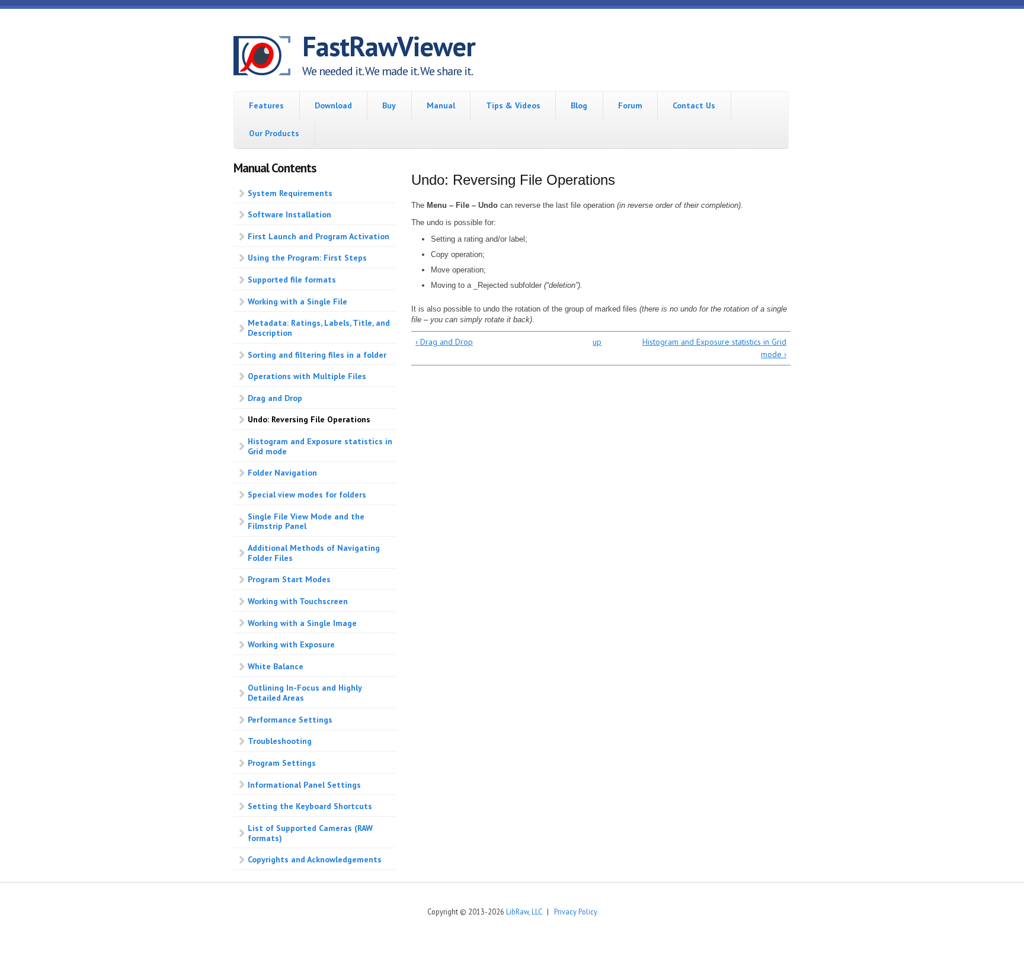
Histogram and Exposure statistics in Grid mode (320, 446)
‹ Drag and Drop (444, 341)
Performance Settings (290, 719)
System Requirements (290, 193)
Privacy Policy (575, 911)
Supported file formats (292, 279)
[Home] (267, 57)
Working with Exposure (291, 644)
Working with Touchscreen (298, 601)
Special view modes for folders (307, 494)
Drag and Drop (275, 398)
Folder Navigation (282, 472)
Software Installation (289, 214)
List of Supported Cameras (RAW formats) (310, 833)
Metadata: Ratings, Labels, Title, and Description (319, 327)
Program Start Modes (289, 579)
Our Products (274, 133)
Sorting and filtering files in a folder (317, 354)
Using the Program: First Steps (307, 257)
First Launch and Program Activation (318, 236)
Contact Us (694, 105)
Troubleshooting (280, 741)
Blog (579, 105)
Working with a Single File (297, 301)
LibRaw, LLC (524, 911)
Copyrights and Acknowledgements (315, 859)
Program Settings (282, 763)
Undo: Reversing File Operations (309, 419)
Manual (441, 105)
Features (266, 105)
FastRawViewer (388, 46)
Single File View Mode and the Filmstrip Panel (306, 521)
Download (333, 105)
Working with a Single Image (302, 623)
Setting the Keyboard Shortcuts (310, 806)
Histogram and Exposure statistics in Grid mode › (714, 348)
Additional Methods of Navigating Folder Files (314, 553)
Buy (389, 105)
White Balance (275, 666)
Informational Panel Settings (304, 784)
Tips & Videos (513, 105)
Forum (630, 105)
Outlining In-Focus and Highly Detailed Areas (305, 692)
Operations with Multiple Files (307, 376)
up (597, 341)
